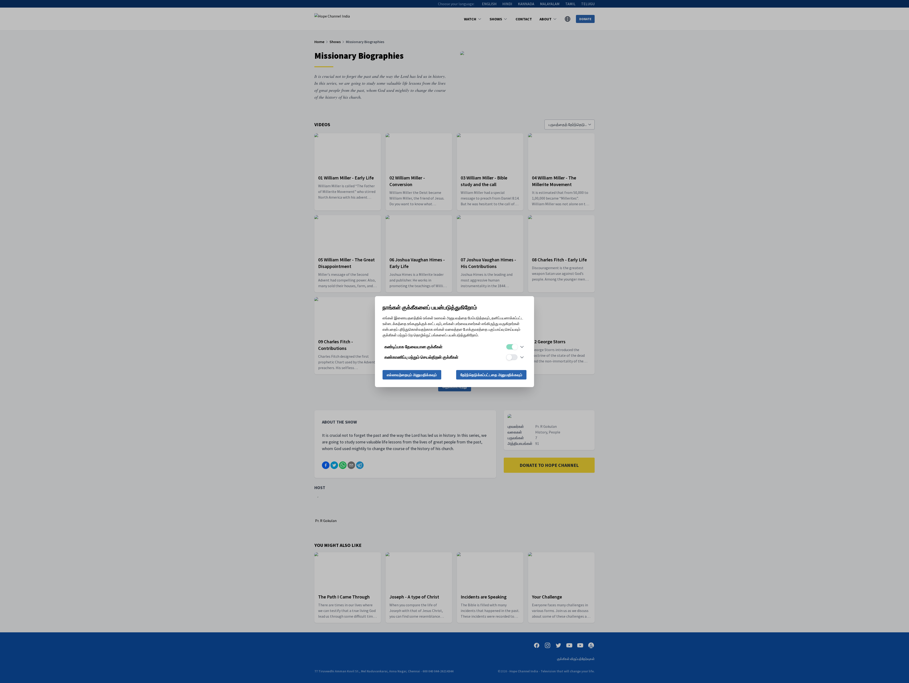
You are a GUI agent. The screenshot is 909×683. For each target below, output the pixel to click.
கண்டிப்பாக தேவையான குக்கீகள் (413, 346)
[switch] (511, 347)
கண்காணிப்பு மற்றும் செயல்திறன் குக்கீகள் (421, 357)
